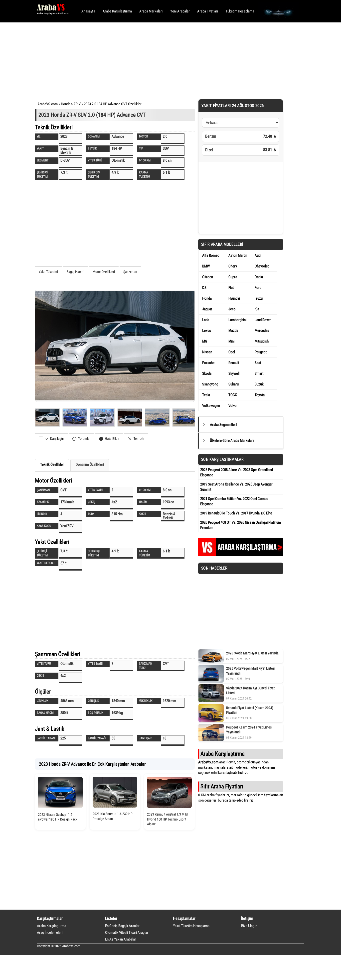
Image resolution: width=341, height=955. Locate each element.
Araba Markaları (151, 11)
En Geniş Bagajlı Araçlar (122, 926)
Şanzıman (130, 272)
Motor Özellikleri (104, 272)
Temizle (138, 439)
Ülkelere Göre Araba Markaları (232, 440)
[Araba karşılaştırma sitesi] (240, 554)
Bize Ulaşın (249, 926)
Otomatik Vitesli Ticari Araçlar (126, 932)
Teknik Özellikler (52, 464)
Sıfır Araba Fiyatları (221, 786)
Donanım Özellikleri (90, 464)
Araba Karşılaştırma (117, 11)
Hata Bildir (111, 439)
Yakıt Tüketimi (48, 272)
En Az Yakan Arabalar (120, 939)
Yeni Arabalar (180, 11)
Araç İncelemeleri (49, 932)
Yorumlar (84, 439)
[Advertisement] (163, 60)
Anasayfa (88, 11)
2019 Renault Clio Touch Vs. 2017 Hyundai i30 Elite (236, 513)
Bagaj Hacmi (75, 272)
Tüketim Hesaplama (240, 11)
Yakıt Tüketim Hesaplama (191, 926)
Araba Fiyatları (207, 11)
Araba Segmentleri (223, 424)
